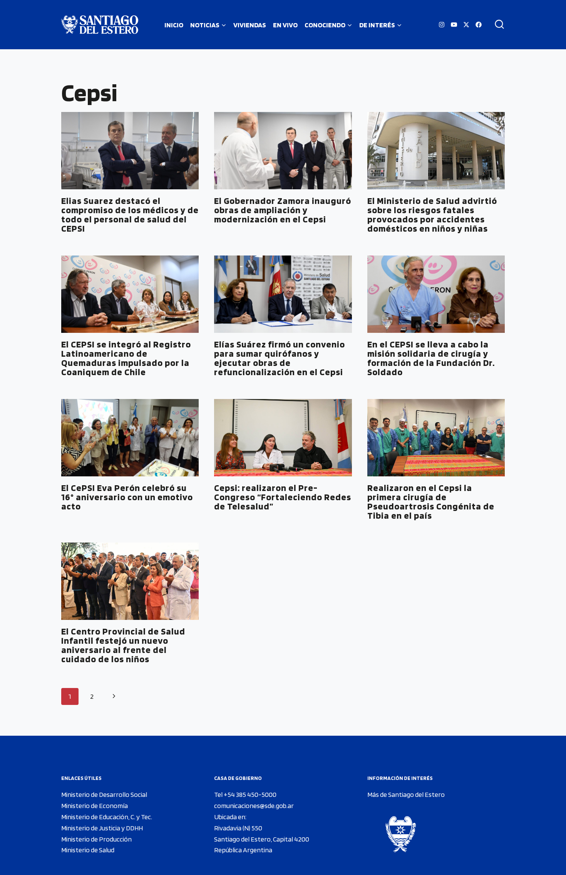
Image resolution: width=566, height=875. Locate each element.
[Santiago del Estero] (99, 24)
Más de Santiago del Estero (406, 794)
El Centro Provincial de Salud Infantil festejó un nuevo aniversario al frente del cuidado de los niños (123, 645)
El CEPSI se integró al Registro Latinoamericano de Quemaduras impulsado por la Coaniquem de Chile (126, 358)
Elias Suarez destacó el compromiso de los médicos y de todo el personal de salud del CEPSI (130, 214)
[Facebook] (478, 24)
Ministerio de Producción (96, 839)
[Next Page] (113, 696)
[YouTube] (454, 24)
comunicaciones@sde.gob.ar (254, 806)
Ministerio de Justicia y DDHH (102, 828)
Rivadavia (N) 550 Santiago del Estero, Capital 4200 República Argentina (261, 839)
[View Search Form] (497, 24)
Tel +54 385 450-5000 (245, 794)
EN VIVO (285, 25)
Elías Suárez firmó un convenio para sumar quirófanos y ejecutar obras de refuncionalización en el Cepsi (279, 358)
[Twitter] (466, 24)
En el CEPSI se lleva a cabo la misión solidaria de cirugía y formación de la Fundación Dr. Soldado (431, 358)
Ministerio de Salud (87, 850)
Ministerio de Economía (94, 806)
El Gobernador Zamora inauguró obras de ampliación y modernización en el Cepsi (282, 210)
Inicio (173, 25)
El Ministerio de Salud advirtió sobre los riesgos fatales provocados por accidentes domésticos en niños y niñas (432, 214)
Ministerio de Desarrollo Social (104, 794)
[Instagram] (441, 24)
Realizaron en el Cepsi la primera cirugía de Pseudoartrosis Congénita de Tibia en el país (430, 501)
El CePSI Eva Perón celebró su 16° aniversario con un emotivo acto (127, 497)
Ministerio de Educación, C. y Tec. (106, 817)
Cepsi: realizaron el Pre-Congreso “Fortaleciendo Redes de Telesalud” (282, 497)
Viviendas (249, 25)
